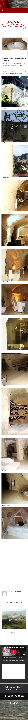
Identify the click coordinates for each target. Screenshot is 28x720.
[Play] (4, 657)
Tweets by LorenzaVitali (8, 681)
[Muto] (21, 657)
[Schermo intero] (23, 657)
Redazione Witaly (15, 591)
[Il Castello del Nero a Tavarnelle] (14, 617)
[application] (14, 652)
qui (20, 689)
